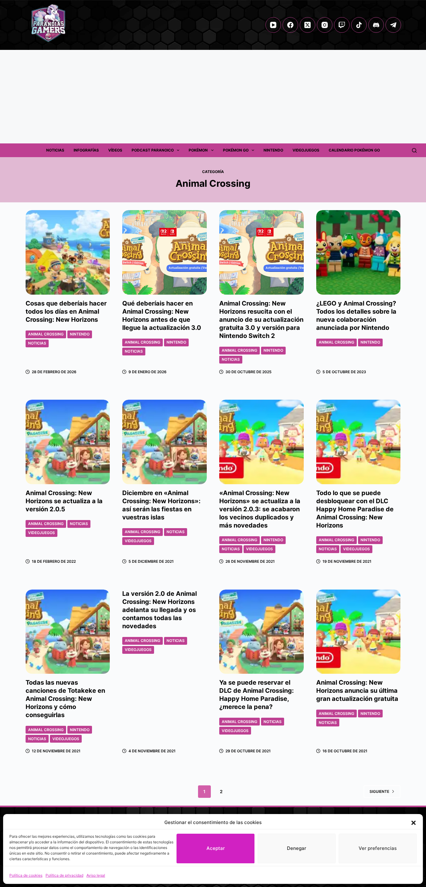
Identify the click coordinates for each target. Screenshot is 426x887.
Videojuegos (306, 150)
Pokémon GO (236, 150)
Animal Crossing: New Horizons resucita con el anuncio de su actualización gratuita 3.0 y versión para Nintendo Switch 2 (261, 320)
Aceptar (215, 848)
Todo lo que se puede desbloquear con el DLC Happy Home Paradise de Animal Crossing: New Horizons (355, 509)
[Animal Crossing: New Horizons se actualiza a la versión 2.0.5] (68, 442)
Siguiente (379, 791)
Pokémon (198, 150)
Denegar (296, 848)
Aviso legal (95, 875)
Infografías (86, 150)
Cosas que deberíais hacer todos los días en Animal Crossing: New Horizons (66, 311)
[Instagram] (324, 25)
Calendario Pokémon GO (354, 150)
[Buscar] (414, 150)
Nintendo (273, 150)
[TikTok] (359, 25)
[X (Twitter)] (307, 25)
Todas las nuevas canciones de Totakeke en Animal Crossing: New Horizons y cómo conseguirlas (65, 699)
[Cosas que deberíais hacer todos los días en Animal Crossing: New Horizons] (68, 252)
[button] (413, 823)
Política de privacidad (64, 875)
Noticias (55, 150)
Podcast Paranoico (153, 150)
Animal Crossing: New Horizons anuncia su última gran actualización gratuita (357, 690)
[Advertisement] (213, 96)
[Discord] (376, 25)
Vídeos (115, 150)
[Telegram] (393, 25)
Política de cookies (25, 875)
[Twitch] (342, 25)
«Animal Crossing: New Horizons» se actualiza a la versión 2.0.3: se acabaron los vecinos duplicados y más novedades (259, 509)
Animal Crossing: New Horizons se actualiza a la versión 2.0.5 (64, 501)
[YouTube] (273, 25)
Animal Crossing (46, 334)
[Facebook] (290, 25)
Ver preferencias (378, 848)
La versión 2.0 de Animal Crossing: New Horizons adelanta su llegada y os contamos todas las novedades (159, 610)
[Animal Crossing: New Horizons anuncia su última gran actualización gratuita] (358, 632)
